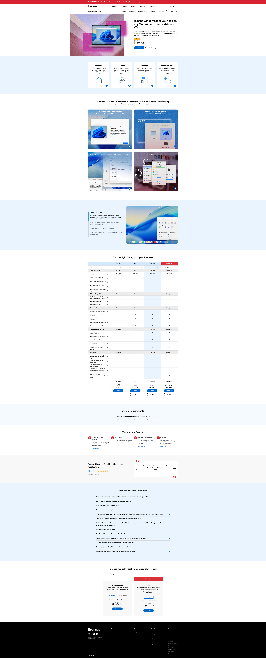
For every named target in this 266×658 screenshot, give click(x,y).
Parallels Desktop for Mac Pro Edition (119, 640)
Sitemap (153, 642)
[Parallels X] (91, 634)
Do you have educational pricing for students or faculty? (113, 501)
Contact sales (169, 390)
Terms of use (171, 636)
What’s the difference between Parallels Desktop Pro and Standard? (117, 534)
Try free (171, 11)
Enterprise (136, 632)
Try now (135, 394)
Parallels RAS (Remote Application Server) (120, 632)
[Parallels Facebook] (89, 634)
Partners (153, 636)
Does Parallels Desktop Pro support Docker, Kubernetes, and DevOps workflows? (121, 538)
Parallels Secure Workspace (117, 634)
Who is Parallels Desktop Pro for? (106, 529)
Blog (152, 632)
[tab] (106, 213)
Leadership (153, 650)
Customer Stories (142, 11)
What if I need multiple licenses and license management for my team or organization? (122, 497)
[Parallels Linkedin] (94, 634)
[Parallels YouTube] (97, 634)
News (152, 646)
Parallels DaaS (114, 644)
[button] (114, 6)
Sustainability (154, 648)
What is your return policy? (104, 510)
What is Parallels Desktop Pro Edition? (107, 505)
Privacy (170, 632)
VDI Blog (153, 634)
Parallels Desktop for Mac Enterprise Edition (120, 638)
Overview (124, 11)
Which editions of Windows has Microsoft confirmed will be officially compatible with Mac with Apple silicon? (129, 514)
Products (164, 16)
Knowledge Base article (148, 419)
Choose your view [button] (96, 212)
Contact (153, 640)
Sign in (173, 6)
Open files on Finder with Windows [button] (102, 228)
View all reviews (156, 472)
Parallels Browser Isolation (117, 646)
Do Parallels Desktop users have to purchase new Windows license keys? (118, 518)
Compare (161, 11)
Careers (153, 652)
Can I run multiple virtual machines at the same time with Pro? (115, 542)
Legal (169, 638)
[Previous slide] (137, 469)
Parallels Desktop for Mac (116, 642)
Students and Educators (139, 634)
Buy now (139, 47)
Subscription (112, 595)
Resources (152, 11)
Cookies (170, 634)
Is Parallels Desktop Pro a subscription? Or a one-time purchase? (116, 551)
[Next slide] (174, 469)
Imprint (169, 645)
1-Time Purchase (123, 595)
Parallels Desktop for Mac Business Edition (120, 636)
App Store (153, 644)
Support (153, 638)
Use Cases (131, 11)
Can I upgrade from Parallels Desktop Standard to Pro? (113, 547)
